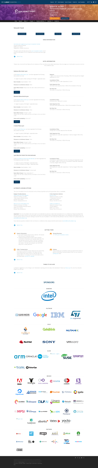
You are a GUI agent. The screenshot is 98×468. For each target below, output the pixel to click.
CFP (56, 2)
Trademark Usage (21, 462)
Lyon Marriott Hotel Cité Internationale (26, 158)
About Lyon (68, 268)
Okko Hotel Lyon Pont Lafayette (21, 195)
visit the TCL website (29, 256)
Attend (25, 21)
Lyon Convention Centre (36, 51)
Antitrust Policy (34, 463)
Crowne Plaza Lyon (21, 129)
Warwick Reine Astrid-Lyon (23, 99)
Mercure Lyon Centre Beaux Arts (21, 203)
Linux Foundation (81, 2)
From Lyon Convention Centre (61, 234)
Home (16, 21)
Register (20, 21)
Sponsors (49, 21)
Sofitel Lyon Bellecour (55, 203)
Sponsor (52, 2)
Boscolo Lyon (53, 195)
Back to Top (19, 56)
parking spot (56, 253)
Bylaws (24, 463)
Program (31, 21)
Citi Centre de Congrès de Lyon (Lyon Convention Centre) (27, 44)
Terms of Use (16, 463)
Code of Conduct (68, 2)
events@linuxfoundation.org (20, 218)
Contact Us (75, 2)
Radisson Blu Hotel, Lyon (23, 74)
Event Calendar (61, 2)
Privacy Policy (20, 463)
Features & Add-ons (40, 21)
